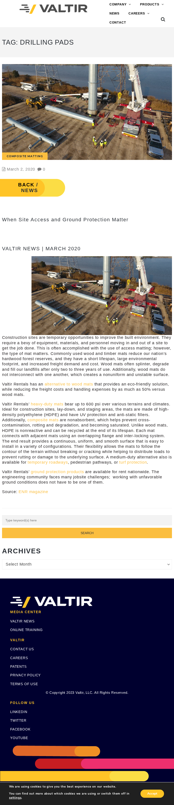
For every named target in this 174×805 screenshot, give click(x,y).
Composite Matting (25, 156)
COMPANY (118, 4)
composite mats (42, 420)
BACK (26, 185)
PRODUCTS (149, 4)
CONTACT (117, 22)
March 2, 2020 (21, 169)
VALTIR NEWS (22, 621)
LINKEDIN (18, 712)
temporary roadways (48, 462)
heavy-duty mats (47, 404)
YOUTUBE (19, 738)
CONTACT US (22, 649)
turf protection (133, 462)
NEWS (114, 13)
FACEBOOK (20, 729)
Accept (152, 793)
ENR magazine (33, 491)
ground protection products (57, 472)
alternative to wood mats (69, 384)
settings (15, 798)
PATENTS (18, 666)
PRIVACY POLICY (25, 675)
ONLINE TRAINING (26, 630)
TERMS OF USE (24, 684)
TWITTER (18, 720)
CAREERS (136, 13)
